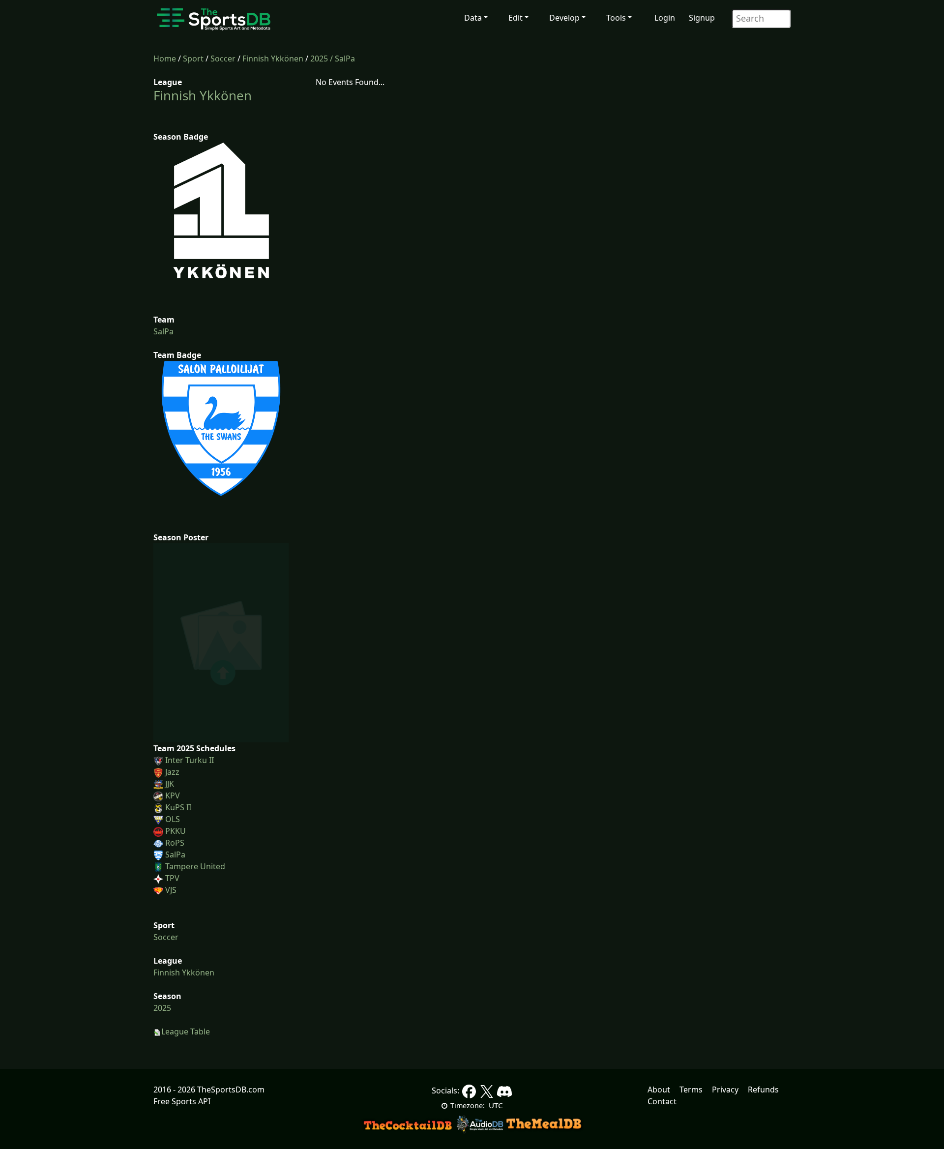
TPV (172, 878)
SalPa (163, 331)
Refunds (763, 1089)
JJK (169, 783)
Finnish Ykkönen (272, 58)
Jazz (172, 771)
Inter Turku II (189, 760)
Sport (193, 58)
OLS (172, 819)
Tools (616, 17)
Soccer (223, 58)
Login (664, 17)
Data (473, 17)
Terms (691, 1089)
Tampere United (195, 866)
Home (164, 58)
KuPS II (178, 807)
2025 (319, 58)
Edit (515, 17)
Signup (702, 17)
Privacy (725, 1089)
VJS (171, 889)
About (659, 1089)
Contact (662, 1101)
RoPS (174, 842)
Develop (564, 17)
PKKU (175, 830)
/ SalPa (342, 58)
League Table (185, 1031)
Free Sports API (181, 1101)
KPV (172, 795)
